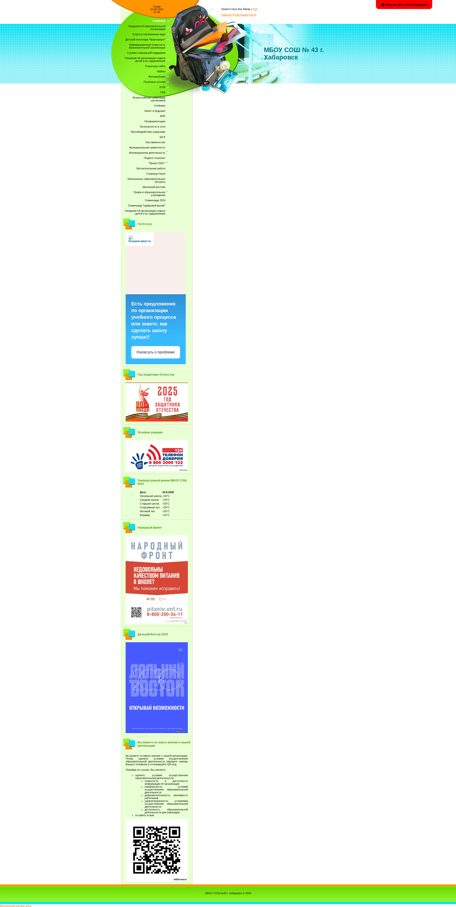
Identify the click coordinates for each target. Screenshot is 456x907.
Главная (226, 14)
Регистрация (240, 14)
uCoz (28, 905)
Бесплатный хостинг (12, 905)
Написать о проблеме (156, 352)
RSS (255, 9)
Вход (253, 14)
